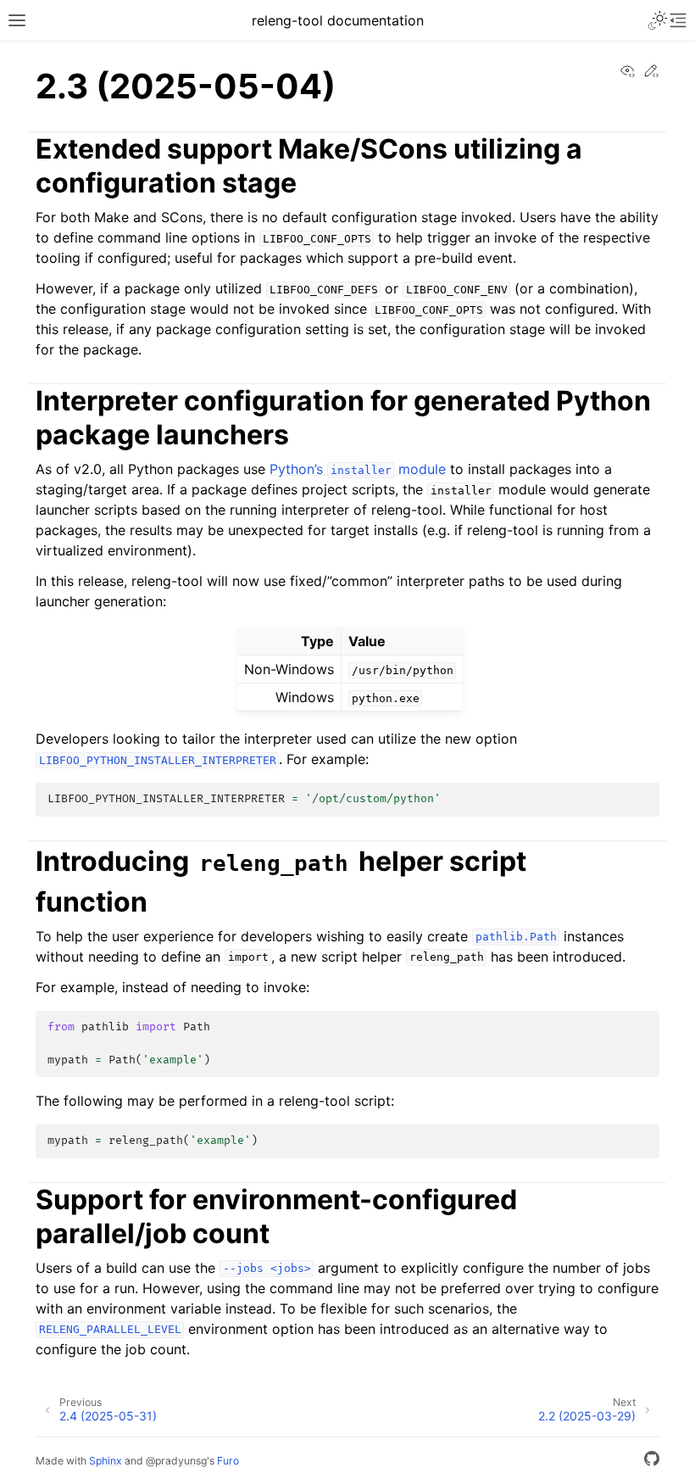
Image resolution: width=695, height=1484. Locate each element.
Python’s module (358, 468)
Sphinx (105, 1460)
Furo (228, 1460)
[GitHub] (651, 1461)
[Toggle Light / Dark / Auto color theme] (658, 20)
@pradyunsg (176, 1460)
